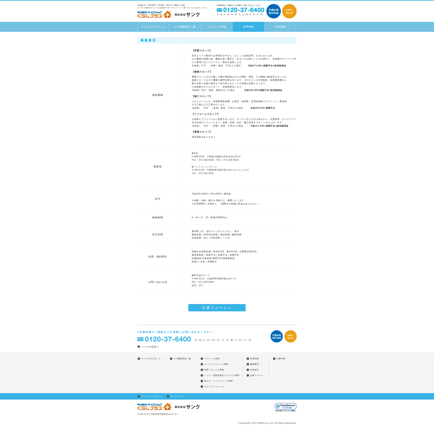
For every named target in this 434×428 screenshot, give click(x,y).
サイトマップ (176, 396)
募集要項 (254, 364)
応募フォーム (256, 375)
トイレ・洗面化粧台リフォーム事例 (221, 375)
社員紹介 (254, 370)
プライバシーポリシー (152, 396)
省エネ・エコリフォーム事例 (218, 381)
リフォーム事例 (216, 26)
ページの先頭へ (150, 346)
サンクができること (153, 26)
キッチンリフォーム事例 (216, 364)
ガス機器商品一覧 (185, 26)
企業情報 (280, 26)
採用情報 (248, 26)
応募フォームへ (217, 307)
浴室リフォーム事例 (214, 370)
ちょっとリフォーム (214, 386)
